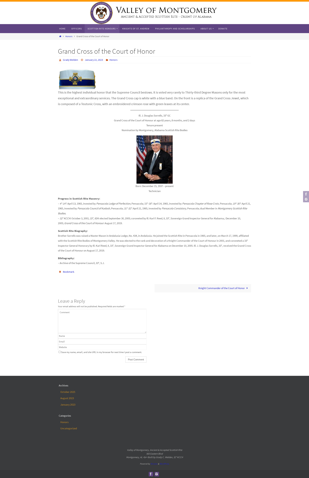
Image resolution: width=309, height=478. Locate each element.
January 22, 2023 (94, 59)
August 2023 (67, 398)
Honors (68, 36)
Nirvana (153, 463)
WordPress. (164, 463)
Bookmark (68, 271)
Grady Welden (70, 59)
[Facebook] (305, 194)
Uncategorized (68, 428)
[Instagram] (305, 199)
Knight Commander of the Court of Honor (221, 288)
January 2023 (67, 404)
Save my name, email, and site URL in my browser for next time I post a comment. (101, 352)
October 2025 (67, 392)
